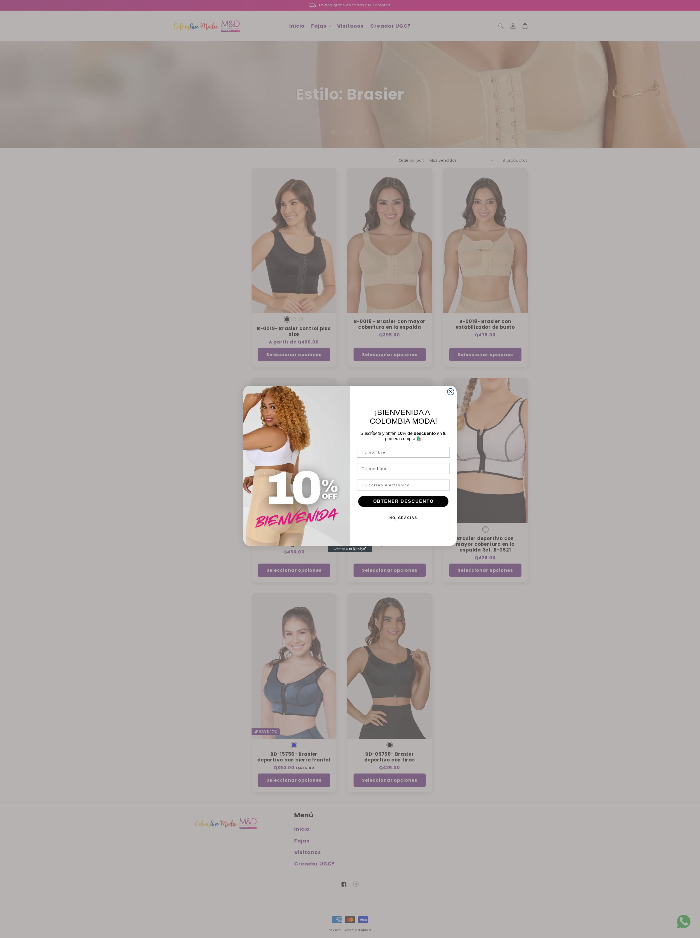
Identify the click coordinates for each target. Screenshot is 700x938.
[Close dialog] (450, 391)
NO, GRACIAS (403, 518)
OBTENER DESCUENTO (403, 501)
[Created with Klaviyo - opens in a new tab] (350, 549)
